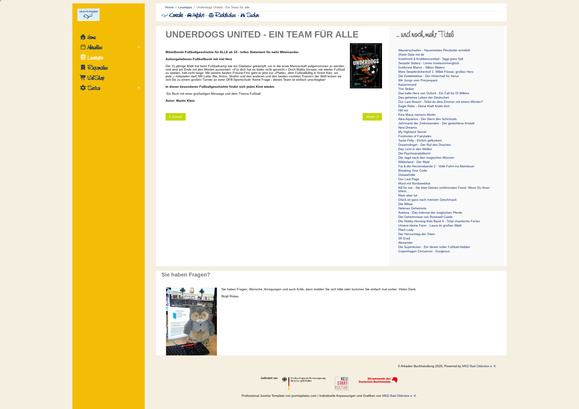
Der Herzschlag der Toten (416, 234)
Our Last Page (408, 179)
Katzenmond (407, 84)
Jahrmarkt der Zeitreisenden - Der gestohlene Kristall (436, 123)
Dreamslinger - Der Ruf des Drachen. (425, 145)
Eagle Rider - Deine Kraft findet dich (424, 106)
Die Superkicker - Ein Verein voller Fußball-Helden (434, 247)
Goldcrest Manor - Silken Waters (421, 67)
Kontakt (176, 15)
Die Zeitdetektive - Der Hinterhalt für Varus (428, 76)
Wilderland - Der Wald (414, 162)
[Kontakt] (165, 15)
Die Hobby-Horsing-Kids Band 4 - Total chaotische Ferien (439, 221)
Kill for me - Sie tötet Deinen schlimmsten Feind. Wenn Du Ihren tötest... (444, 189)
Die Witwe (405, 204)
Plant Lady (405, 230)
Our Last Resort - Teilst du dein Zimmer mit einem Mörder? (440, 102)
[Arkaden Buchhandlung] (108, 14)
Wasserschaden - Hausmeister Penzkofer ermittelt (434, 50)
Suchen (252, 15)
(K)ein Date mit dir (411, 54)
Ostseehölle (406, 175)
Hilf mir (403, 110)
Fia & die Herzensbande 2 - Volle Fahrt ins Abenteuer (436, 166)
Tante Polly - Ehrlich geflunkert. (420, 140)
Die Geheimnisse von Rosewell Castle (425, 217)
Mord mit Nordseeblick (414, 183)
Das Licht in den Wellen (415, 149)
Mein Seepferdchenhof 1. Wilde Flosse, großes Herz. (436, 71)
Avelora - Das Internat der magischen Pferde (430, 212)
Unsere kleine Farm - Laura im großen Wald (429, 225)
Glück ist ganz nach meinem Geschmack (427, 199)
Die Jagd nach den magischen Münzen (426, 157)
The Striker (406, 89)
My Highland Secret (412, 132)
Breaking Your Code (412, 170)
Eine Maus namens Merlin (417, 114)
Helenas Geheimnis (412, 208)
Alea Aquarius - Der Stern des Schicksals (427, 119)
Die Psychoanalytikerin (414, 153)
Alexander (405, 242)
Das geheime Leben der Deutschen (423, 97)
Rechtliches (225, 15)
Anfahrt (198, 15)
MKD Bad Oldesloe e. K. (479, 366)
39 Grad (404, 238)
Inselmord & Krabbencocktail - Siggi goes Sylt (430, 59)
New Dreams (407, 127)
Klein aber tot (407, 195)
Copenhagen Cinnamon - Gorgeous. (424, 251)
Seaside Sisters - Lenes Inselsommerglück (428, 63)
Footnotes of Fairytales (414, 136)
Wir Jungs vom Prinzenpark (418, 80)
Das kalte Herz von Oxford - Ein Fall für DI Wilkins (433, 93)
